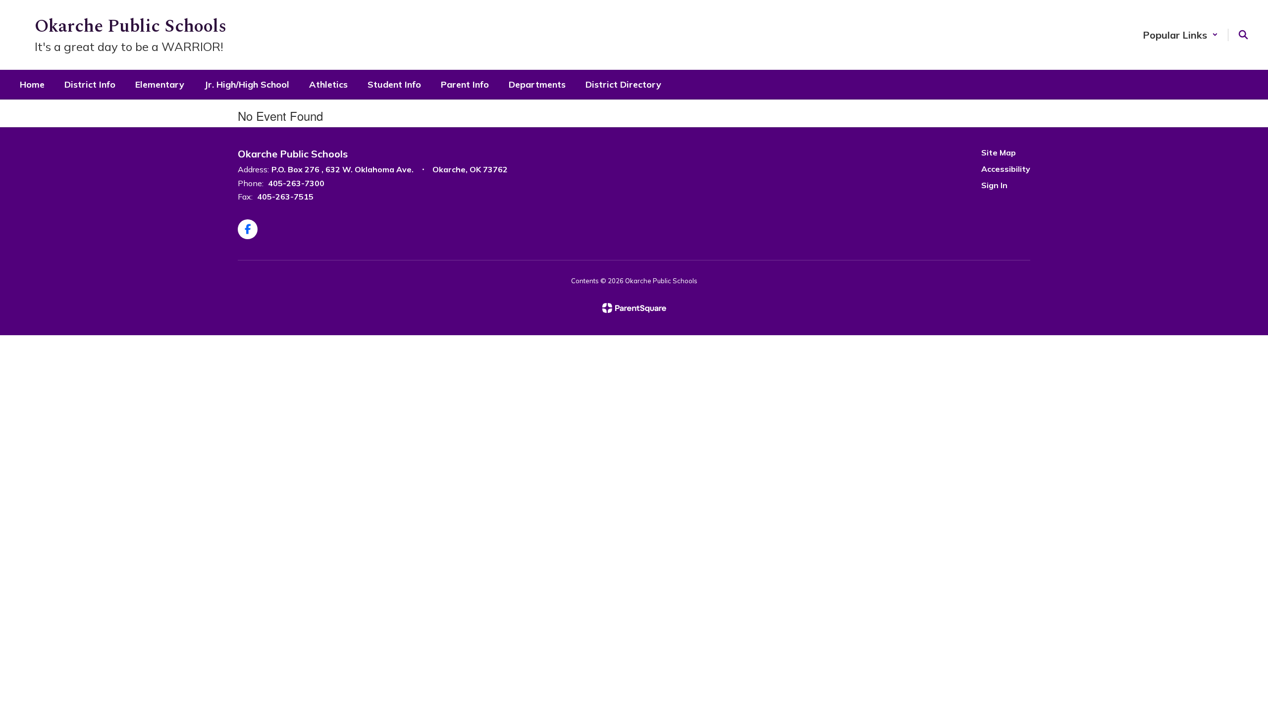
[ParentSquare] (634, 308)
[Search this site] (1243, 35)
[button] (1180, 35)
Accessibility (1005, 169)
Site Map (998, 152)
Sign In (994, 185)
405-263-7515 (285, 197)
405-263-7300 (296, 183)
